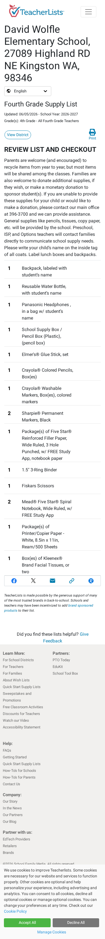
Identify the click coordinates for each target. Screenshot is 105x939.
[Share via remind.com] (91, 581)
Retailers (10, 846)
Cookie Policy (15, 911)
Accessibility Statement (21, 727)
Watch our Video (16, 720)
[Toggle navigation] (88, 11)
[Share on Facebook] (14, 581)
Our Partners (13, 815)
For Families (12, 673)
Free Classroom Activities (23, 707)
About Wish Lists (16, 680)
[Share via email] (52, 581)
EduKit (58, 667)
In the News (12, 808)
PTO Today (61, 660)
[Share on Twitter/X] (33, 581)
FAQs (7, 750)
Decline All (76, 922)
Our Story (10, 801)
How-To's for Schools (19, 770)
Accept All (27, 922)
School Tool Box (65, 673)
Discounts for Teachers (21, 714)
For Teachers (13, 667)
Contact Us (11, 784)
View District (18, 134)
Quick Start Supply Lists (22, 687)
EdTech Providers (16, 839)
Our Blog (9, 821)
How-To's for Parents (19, 777)
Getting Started (15, 757)
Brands (8, 853)
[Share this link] (71, 581)
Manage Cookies (51, 932)
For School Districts (18, 660)
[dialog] (52, 902)
